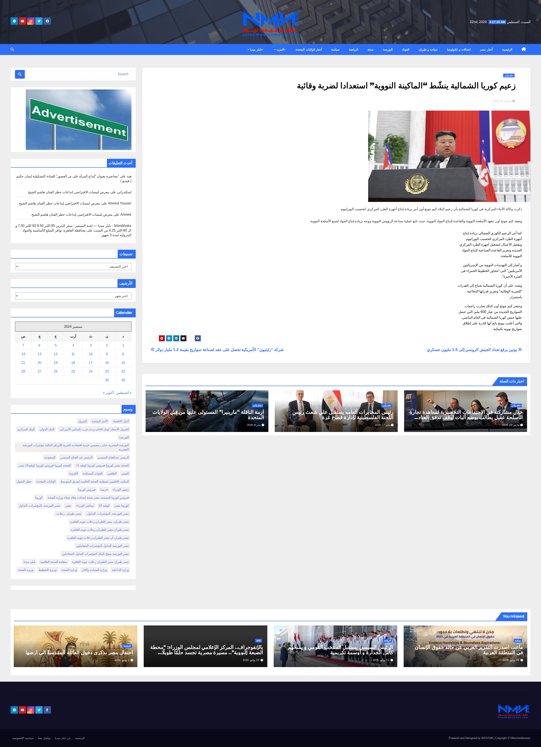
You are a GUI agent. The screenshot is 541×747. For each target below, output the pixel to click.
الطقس (112, 473)
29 (123, 380)
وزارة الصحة (69, 570)
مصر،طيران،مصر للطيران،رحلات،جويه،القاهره (100, 529)
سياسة (335, 49)
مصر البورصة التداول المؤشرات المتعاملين (102, 545)
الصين (125, 473)
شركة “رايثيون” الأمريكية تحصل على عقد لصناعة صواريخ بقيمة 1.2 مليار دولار (218, 349)
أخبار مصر (486, 49)
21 (23, 363)
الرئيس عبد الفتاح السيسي (76, 457)
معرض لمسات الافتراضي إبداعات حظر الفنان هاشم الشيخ (68, 192)
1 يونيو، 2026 (122, 660)
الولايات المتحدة (46, 481)
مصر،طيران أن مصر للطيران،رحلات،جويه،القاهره (98, 537)
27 (39, 371)
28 (23, 371)
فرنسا (104, 489)
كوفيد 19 (104, 505)
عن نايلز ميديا (63, 738)
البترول (82, 421)
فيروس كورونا (87, 489)
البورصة (388, 49)
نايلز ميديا (255, 49)
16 (107, 363)
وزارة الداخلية (120, 570)
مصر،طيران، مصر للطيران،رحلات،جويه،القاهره (99, 521)
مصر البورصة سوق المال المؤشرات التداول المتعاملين (95, 553)
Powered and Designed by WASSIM (471, 738)
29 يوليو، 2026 (511, 660)
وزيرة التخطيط (47, 570)
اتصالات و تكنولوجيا (459, 49)
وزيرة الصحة (26, 570)
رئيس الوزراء (121, 489)
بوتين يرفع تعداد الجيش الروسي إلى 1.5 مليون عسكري (472, 349)
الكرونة (73, 473)
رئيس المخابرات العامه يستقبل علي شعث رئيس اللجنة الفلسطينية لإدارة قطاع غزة (342, 414)
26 (55, 371)
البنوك (405, 49)
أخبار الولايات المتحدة (309, 49)
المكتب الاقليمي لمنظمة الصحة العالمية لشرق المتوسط (94, 481)
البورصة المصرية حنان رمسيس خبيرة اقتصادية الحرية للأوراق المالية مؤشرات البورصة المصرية (76, 447)
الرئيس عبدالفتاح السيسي (113, 457)
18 (73, 363)
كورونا (39, 497)
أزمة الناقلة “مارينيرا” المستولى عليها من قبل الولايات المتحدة (208, 414)
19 (55, 363)
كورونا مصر (122, 505)
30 (107, 380)
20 (39, 363)
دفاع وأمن (508, 75)
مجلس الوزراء (85, 505)
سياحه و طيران (428, 49)
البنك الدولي (47, 429)
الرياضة (353, 49)
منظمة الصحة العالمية (53, 561)
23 (107, 371)
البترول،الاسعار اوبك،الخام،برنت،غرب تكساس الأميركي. (94, 429)
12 (55, 354)
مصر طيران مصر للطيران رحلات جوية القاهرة (100, 561)
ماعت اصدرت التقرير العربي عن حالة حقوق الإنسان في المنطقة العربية (469, 649)
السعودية (49, 457)
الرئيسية (507, 49)
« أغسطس (123, 393)
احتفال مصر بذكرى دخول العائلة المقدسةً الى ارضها (79, 652)
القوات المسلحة (92, 473)
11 (73, 354)
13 (39, 354)
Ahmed (125, 214)
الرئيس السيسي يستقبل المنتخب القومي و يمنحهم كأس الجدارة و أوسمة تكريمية (340, 649)
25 (73, 371)
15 (123, 363)
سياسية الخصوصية (23, 738)
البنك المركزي (26, 429)
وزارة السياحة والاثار (94, 570)
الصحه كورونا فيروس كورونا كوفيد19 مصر (44, 465)
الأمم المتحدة (100, 421)
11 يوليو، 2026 (381, 660)
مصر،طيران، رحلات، (68, 513)
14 (23, 354)
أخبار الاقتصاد (121, 421)
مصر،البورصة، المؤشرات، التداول (39, 505)
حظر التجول (24, 481)
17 (91, 363)
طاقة (258, 640)
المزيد (280, 49)
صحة (370, 49)
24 (91, 371)
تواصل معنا (44, 738)
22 (123, 371)
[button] (12, 49)
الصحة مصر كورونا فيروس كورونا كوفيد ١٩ (102, 465)
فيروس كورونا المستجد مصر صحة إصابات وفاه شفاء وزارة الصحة (88, 497)
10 (91, 354)
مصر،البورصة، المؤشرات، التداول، (107, 513)
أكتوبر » (108, 393)
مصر (68, 505)
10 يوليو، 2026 (251, 660)
